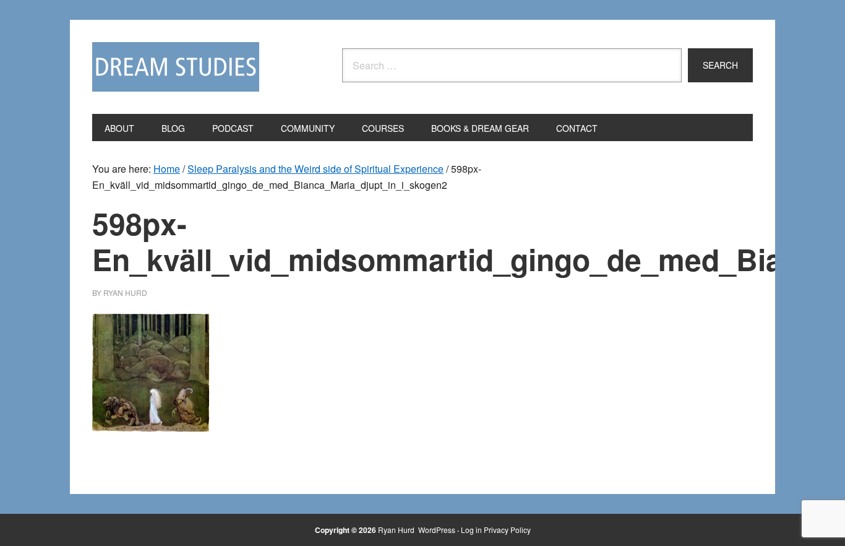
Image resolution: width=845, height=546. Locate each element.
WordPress (436, 529)
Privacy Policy (507, 529)
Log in (471, 529)
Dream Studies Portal (175, 67)
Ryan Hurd (397, 529)
